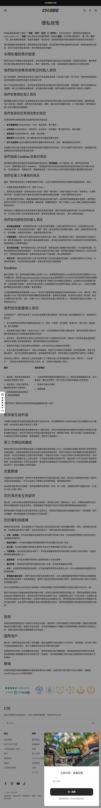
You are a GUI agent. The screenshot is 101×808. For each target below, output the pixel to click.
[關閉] (94, 738)
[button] (2, 402)
